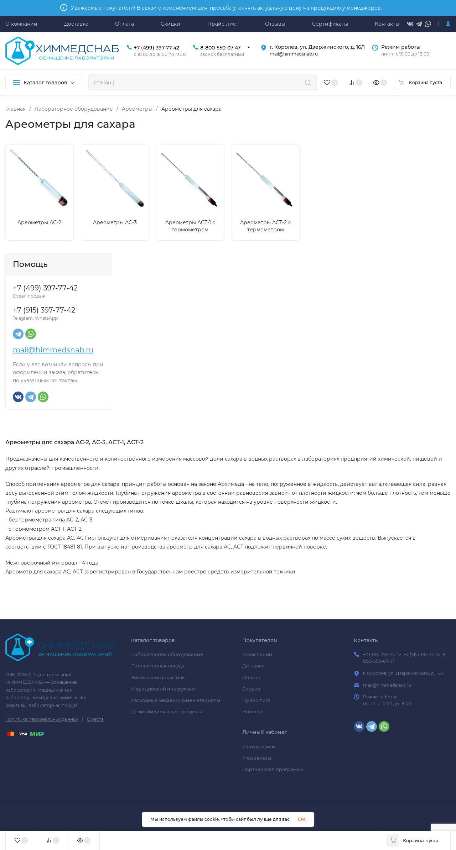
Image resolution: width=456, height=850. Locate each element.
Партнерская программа (272, 769)
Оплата (251, 677)
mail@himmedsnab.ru (53, 350)
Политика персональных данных (41, 719)
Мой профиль (258, 746)
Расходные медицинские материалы (175, 700)
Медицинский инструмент (163, 689)
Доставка (253, 665)
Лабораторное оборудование (74, 108)
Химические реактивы (158, 677)
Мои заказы (256, 758)
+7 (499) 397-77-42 (156, 47)
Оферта (95, 719)
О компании (257, 654)
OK (302, 819)
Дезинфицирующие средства (166, 711)
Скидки (251, 689)
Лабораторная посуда (158, 665)
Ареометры (137, 108)
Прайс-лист (256, 700)
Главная (15, 108)
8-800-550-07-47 (220, 47)
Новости (252, 711)
